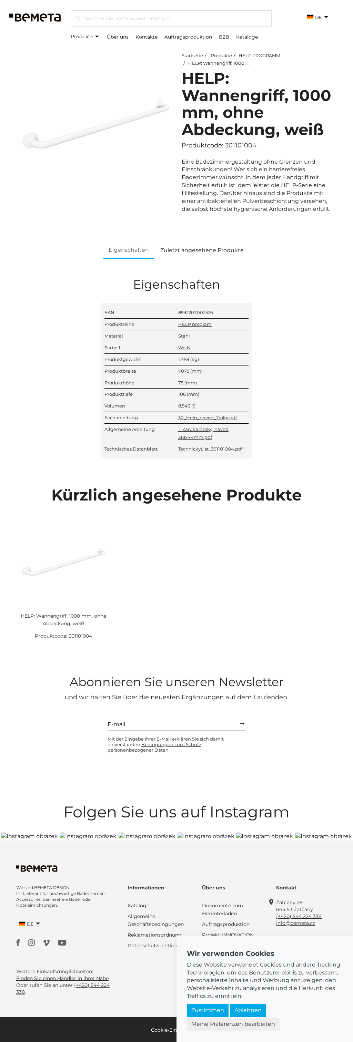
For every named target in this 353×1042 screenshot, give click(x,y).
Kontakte (146, 37)
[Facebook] (18, 942)
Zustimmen (207, 1010)
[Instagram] (32, 942)
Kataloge (247, 37)
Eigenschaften (129, 250)
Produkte (82, 36)
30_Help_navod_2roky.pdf (207, 417)
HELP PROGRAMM (259, 55)
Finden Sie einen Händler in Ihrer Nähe (62, 978)
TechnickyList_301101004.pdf (210, 449)
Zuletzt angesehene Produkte (202, 250)
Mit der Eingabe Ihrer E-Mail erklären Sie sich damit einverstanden (166, 744)
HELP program (195, 324)
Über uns (118, 37)
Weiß (184, 347)
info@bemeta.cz (295, 923)
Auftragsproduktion (188, 37)
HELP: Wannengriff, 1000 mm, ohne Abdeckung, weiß (249, 63)
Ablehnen (248, 1010)
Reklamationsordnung (155, 935)
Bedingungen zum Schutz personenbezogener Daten (154, 747)
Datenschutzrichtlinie (154, 945)
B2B (224, 37)
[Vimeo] (47, 942)
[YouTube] (62, 942)
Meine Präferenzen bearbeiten (233, 1024)
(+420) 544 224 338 (299, 916)
